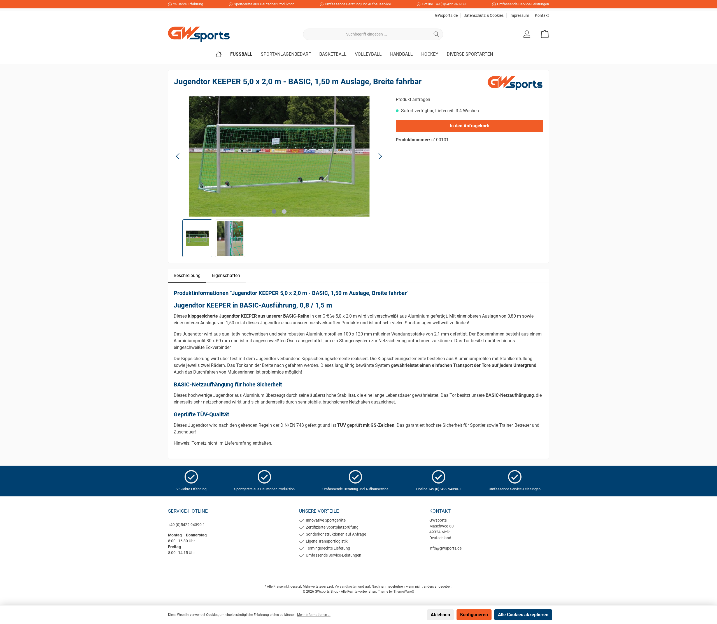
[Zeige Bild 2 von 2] (284, 211)
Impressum (519, 15)
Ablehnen (440, 614)
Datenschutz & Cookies (484, 15)
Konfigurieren (474, 614)
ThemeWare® (404, 591)
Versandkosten (346, 586)
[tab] (187, 276)
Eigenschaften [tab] (226, 275)
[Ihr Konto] (526, 34)
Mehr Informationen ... (313, 615)
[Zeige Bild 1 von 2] (274, 211)
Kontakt (542, 15)
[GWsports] (515, 82)
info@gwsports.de (445, 548)
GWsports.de (446, 15)
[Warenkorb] (543, 34)
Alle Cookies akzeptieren (523, 614)
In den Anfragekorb (469, 125)
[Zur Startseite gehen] (199, 34)
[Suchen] (436, 34)
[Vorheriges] (178, 156)
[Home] (223, 54)
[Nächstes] (380, 156)
